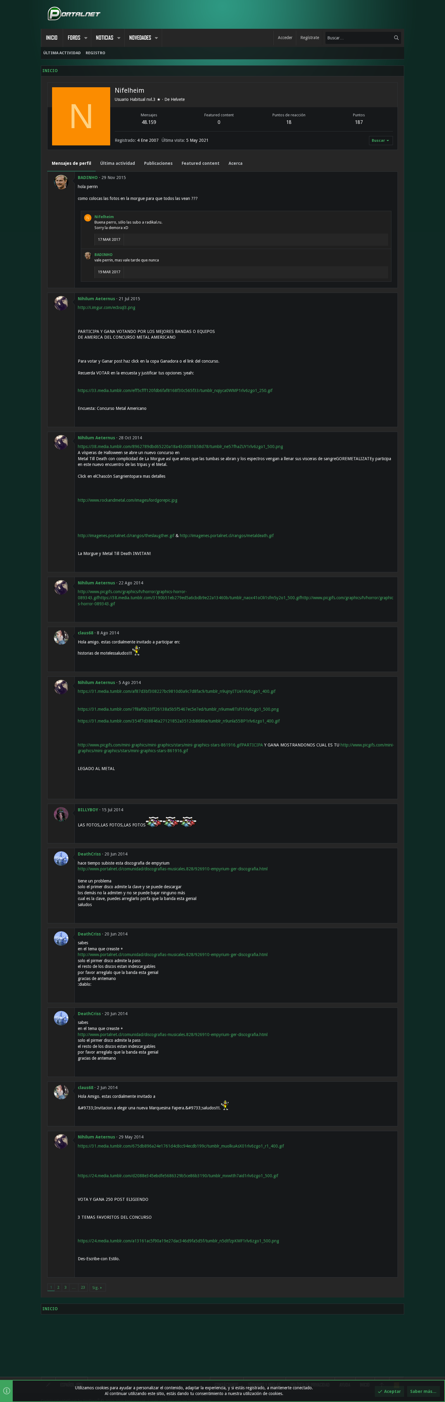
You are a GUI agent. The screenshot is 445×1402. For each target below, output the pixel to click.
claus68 (85, 632)
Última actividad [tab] (117, 163)
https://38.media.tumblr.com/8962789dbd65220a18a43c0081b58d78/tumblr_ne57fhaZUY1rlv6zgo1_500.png (180, 446)
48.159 (149, 122)
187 (359, 122)
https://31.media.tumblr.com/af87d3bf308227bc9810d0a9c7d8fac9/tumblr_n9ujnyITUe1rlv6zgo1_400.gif (176, 691)
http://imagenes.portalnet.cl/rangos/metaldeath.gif (227, 535)
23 (83, 1287)
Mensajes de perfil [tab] (71, 163)
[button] (86, 37)
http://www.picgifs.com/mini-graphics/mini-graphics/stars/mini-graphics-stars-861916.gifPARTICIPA (170, 745)
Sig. (95, 1287)
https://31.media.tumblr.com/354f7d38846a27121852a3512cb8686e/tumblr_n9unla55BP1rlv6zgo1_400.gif (179, 721)
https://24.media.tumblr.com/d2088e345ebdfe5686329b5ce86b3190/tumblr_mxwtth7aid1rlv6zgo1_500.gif (178, 1175)
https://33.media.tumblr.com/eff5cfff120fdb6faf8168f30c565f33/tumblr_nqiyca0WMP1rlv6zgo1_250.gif (175, 390)
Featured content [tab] (200, 163)
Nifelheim (104, 216)
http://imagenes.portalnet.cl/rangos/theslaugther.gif (126, 535)
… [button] (74, 1287)
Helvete (178, 99)
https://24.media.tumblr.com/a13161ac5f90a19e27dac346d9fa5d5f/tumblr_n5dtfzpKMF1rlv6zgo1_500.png (178, 1240)
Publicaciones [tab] (158, 163)
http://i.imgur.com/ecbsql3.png (106, 307)
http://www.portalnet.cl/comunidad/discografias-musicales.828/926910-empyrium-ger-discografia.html (173, 868)
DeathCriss (89, 854)
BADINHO (88, 177)
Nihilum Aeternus (96, 298)
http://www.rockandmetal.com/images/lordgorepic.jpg (127, 500)
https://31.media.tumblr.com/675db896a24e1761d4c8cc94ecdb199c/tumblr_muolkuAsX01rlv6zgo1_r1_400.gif (181, 1146)
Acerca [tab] (235, 163)
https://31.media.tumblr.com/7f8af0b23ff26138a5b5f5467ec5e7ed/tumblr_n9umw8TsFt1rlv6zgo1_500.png (178, 709)
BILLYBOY (88, 809)
